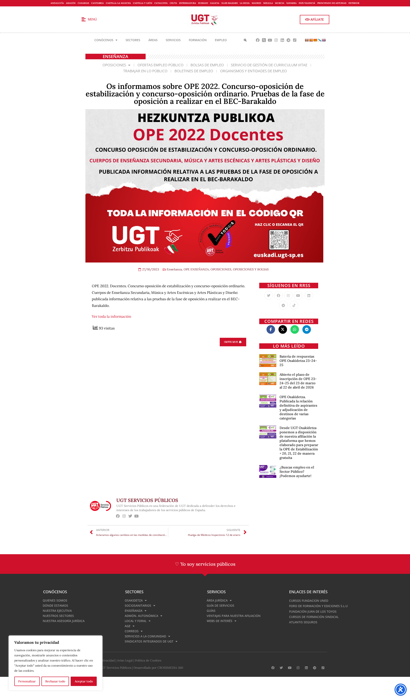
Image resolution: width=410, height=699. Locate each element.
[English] (324, 40)
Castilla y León (142, 3)
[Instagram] (276, 40)
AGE (127, 626)
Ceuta (173, 3)
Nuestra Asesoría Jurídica (64, 621)
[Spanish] (311, 40)
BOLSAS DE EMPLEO (207, 64)
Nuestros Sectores (58, 616)
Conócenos (103, 40)
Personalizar (27, 681)
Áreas (153, 40)
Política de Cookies (148, 660)
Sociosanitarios (138, 605)
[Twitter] (268, 295)
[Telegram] (288, 40)
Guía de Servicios (220, 605)
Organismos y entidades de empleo (253, 70)
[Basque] (307, 40)
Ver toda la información (111, 316)
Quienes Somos (55, 600)
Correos (132, 631)
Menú (92, 19)
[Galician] (319, 40)
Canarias (83, 3)
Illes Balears (229, 3)
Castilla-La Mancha (118, 3)
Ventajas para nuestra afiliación (234, 616)
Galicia (214, 3)
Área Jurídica (217, 600)
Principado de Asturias (331, 3)
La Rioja (245, 3)
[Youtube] (270, 40)
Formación (198, 40)
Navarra (291, 3)
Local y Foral (135, 621)
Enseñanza (174, 269)
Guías (211, 611)
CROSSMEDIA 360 (170, 668)
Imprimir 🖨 (233, 342)
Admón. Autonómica (141, 616)
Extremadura (187, 3)
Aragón (71, 3)
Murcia (279, 3)
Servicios (173, 40)
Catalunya (161, 3)
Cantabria (97, 3)
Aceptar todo (84, 681)
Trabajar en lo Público (145, 70)
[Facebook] (258, 40)
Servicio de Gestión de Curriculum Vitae (269, 64)
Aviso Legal (125, 660)
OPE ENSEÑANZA (196, 269)
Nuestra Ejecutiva (57, 611)
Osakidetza (134, 600)
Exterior (353, 3)
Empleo (221, 40)
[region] (55, 662)
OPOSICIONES (114, 64)
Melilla (268, 3)
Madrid (256, 3)
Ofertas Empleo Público (160, 64)
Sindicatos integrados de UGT (149, 641)
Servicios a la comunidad (145, 636)
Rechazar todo (55, 681)
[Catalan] (315, 40)
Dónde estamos (55, 605)
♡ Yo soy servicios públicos (205, 564)
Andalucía (57, 3)
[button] (245, 40)
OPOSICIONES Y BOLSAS (251, 269)
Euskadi (203, 3)
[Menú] (83, 19)
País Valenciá (307, 3)
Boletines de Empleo (193, 70)
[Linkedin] (282, 40)
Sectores (133, 40)
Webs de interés (219, 621)
